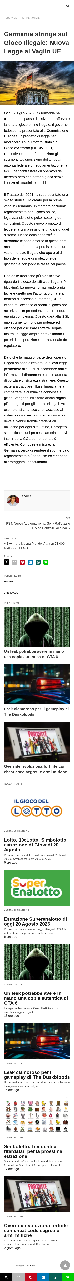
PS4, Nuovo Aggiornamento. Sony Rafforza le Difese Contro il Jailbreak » (38, 525)
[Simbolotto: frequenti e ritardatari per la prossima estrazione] (37, 1115)
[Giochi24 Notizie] (36, 5)
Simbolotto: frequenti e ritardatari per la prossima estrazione (33, 1151)
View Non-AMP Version (48, 1265)
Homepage (10, 18)
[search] (68, 6)
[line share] (45, 562)
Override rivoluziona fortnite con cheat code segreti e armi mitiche (36, 1230)
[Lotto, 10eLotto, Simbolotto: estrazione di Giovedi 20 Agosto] (37, 809)
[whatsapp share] (38, 562)
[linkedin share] (30, 562)
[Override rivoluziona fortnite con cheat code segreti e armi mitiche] (37, 742)
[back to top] (65, 1265)
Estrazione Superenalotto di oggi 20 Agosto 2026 (35, 921)
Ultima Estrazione (16, 831)
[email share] (14, 562)
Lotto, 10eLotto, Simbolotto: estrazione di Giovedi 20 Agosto (36, 844)
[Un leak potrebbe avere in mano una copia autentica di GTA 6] (37, 627)
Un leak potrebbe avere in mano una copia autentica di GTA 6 (36, 998)
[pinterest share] (22, 562)
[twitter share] (6, 562)
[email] (18, 1277)
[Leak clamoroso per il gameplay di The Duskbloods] (37, 684)
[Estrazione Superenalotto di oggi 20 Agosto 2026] (37, 888)
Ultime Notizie (31, 18)
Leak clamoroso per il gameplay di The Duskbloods (37, 1075)
